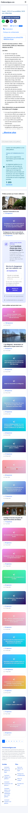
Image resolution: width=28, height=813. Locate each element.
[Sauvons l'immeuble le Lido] (14, 205)
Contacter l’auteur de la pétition (12, 141)
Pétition (5, 26)
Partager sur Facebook (12, 17)
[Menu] (25, 2)
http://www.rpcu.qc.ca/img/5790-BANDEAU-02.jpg (13, 38)
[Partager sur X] (7, 21)
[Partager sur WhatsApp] (3, 21)
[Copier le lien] (15, 21)
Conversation (9, 29)
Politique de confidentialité (11, 32)
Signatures (17, 26)
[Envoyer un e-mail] (11, 21)
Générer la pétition (15, 289)
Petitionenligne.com (7, 2)
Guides (4, 764)
